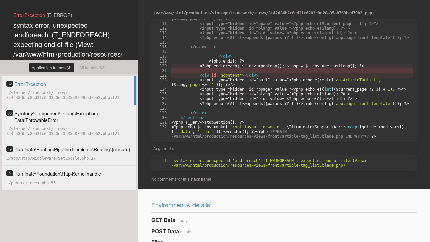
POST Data (165, 231)
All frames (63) (92, 67)
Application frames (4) (52, 67)
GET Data (163, 220)
